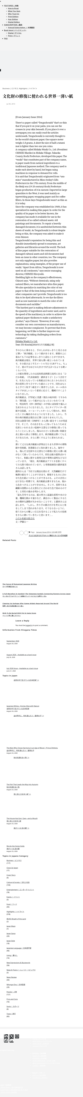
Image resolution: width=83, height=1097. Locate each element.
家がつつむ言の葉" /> (21, 828)
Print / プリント (14, 36)
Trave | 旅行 (11, 1014)
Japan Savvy (11, 933)
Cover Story (11, 875)
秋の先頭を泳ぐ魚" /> (21, 758)
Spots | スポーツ (13, 1006)
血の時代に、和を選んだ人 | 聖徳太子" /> (29, 716)
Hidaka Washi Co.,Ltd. (26, 341)
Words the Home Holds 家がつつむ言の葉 (15, 847)
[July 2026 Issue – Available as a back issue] (44, 664)
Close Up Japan (12, 868)
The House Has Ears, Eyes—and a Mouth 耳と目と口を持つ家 (22, 819)
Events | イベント (13, 897)
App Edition (13, 19)
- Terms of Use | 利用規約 (8, 1092)
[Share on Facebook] (22, 533)
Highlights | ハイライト (28, 88)
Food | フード (12, 904)
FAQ (6, 38)
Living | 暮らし (12, 955)
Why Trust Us (13, 14)
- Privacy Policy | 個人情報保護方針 (11, 1087)
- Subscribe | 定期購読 (39, 1036)
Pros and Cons (12, 999)
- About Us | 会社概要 (39, 1056)
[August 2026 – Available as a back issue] (44, 650)
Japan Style (11, 941)
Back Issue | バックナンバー (15, 30)
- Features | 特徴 (37, 1034)
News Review (12, 977)
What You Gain (14, 11)
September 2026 (13, 641)
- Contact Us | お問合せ (39, 1078)
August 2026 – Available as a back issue (21, 655)
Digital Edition (14, 22)
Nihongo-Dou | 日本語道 (16, 984)
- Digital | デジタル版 (39, 1039)
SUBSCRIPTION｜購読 (13, 25)
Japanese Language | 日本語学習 (19, 948)
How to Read (13, 8)
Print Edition (13, 17)
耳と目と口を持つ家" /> (22, 794)
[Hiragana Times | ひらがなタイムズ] (41, 53)
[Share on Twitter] (26, 533)
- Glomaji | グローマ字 (39, 1046)
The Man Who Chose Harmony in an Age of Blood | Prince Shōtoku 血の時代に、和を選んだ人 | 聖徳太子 (32, 749)
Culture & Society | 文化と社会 (18, 882)
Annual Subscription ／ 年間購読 (21, 27)
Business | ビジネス (10, 88)
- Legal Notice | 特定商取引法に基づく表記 (14, 1090)
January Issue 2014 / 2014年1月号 (48, 532)
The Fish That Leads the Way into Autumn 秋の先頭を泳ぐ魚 (22, 785)
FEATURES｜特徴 (11, 6)
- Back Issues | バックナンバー (42, 1041)
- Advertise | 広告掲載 (39, 1058)
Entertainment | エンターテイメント (20, 890)
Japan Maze (11, 926)
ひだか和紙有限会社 (25, 518)
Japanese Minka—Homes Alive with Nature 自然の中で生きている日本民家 (23, 707)
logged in (29, 625)
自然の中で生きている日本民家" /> (26, 680)
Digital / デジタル (15, 33)
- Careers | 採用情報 (38, 1065)
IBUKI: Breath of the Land (16, 919)
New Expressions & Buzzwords (18, 963)
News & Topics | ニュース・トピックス (21, 970)
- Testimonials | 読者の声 (40, 1044)
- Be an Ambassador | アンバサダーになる (46, 1063)
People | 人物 (12, 992)
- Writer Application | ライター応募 (43, 1061)
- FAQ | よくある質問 (39, 1075)
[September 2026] (44, 636)
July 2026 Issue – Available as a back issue (22, 668)
